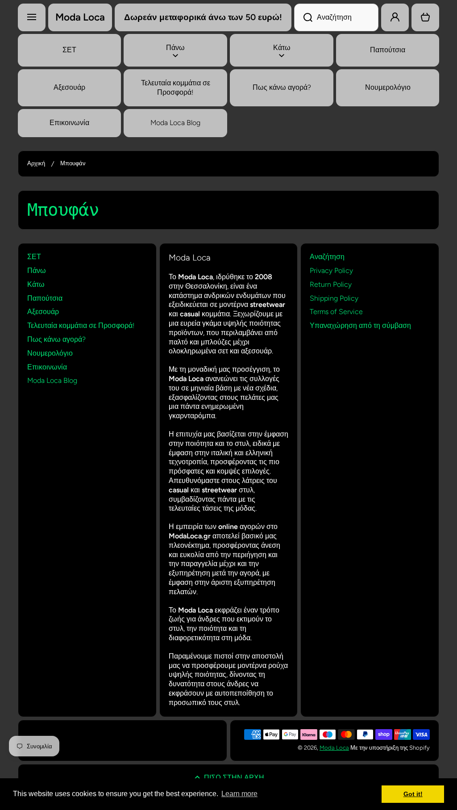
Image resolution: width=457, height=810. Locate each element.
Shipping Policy (334, 298)
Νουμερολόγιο (50, 353)
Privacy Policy (331, 270)
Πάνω (36, 270)
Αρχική (36, 163)
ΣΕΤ (34, 256)
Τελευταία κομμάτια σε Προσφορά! (81, 325)
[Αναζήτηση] (303, 17)
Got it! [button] (413, 793)
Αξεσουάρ (43, 311)
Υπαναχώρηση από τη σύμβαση (360, 325)
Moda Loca (334, 747)
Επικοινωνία (47, 367)
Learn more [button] (239, 793)
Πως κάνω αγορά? (56, 339)
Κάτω (36, 284)
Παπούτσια (44, 298)
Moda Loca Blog (52, 380)
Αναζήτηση (327, 256)
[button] (425, 17)
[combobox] (336, 17)
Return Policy (331, 284)
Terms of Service (336, 311)
